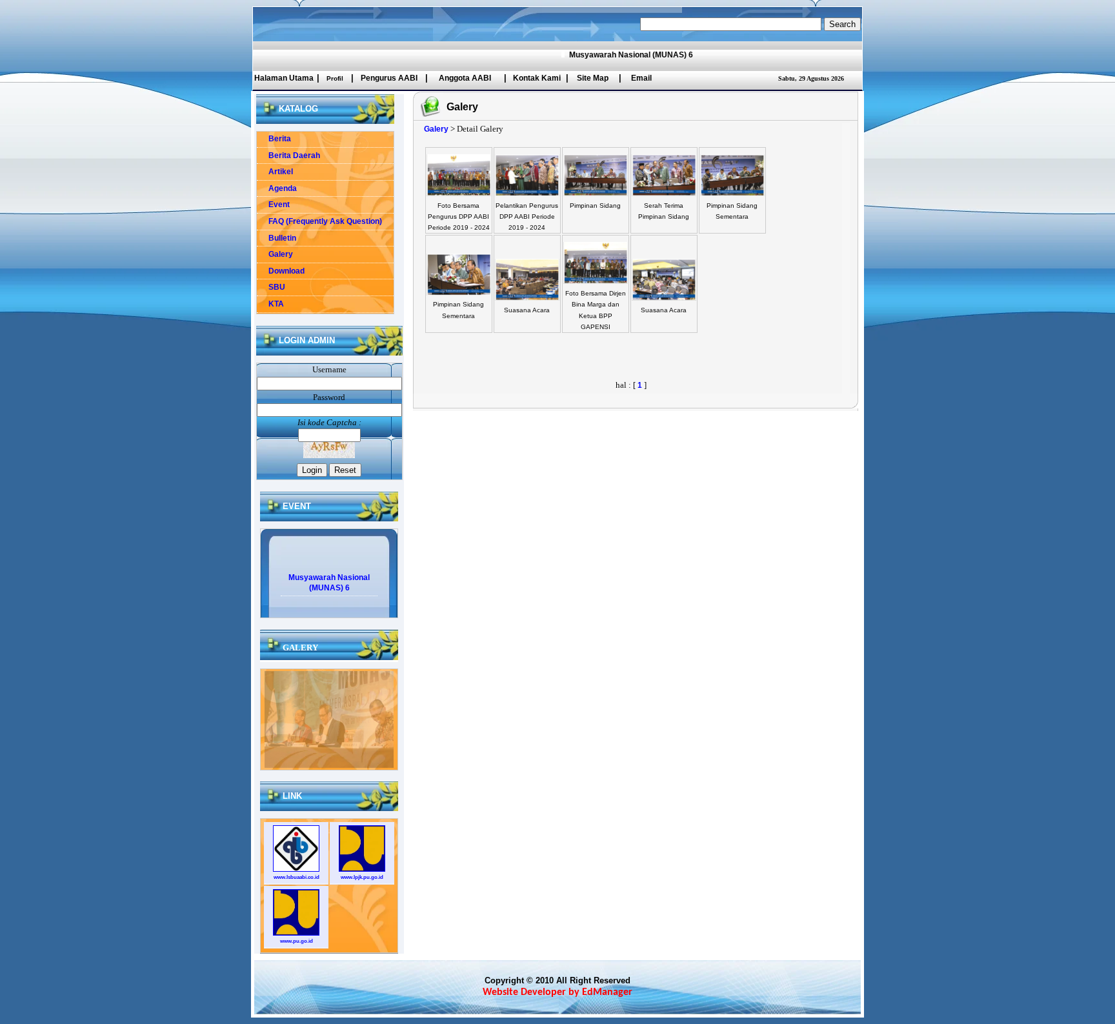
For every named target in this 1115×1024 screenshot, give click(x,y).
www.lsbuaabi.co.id (296, 877)
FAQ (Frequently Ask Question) (319, 221)
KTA (270, 303)
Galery (275, 254)
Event (273, 204)
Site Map (592, 78)
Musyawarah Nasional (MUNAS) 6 (612, 54)
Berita (274, 138)
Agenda (277, 188)
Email (641, 78)
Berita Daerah (288, 155)
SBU (271, 287)
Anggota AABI (465, 78)
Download (281, 271)
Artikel (275, 171)
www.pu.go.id (296, 941)
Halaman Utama (284, 78)
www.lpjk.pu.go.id (362, 877)
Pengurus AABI (389, 78)
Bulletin (276, 238)
